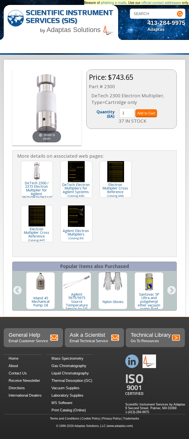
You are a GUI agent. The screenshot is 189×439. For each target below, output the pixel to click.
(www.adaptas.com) (120, 426)
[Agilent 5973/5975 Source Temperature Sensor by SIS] (77, 281)
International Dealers (25, 395)
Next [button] (171, 290)
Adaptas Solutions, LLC (90, 426)
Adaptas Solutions (75, 30)
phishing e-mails (113, 2)
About (13, 366)
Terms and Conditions (64, 418)
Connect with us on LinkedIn (132, 361)
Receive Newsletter (24, 380)
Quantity (105, 113)
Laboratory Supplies (67, 395)
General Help (28, 337)
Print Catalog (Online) (68, 410)
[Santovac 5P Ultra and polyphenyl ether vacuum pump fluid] (149, 281)
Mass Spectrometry (67, 358)
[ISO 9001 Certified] (155, 384)
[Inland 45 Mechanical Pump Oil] (40, 281)
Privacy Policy (111, 418)
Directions (17, 388)
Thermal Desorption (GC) (71, 380)
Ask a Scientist (89, 337)
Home (13, 358)
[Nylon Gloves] (113, 281)
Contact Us (18, 373)
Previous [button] (17, 290)
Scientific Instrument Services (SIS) (69, 16)
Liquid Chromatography (70, 373)
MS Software (61, 403)
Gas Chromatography (68, 366)
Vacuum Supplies (65, 388)
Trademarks (131, 418)
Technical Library (151, 337)
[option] (40, 290)
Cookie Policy (90, 418)
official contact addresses (161, 2)
